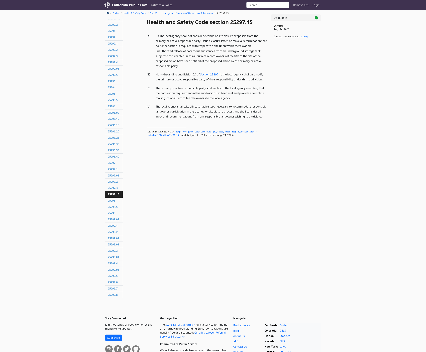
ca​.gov (303, 36)
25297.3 (113, 188)
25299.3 (113, 251)
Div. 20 (153, 13)
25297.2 (113, 181)
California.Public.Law (129, 5)
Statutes (285, 336)
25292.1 (113, 43)
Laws (283, 346)
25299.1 (113, 226)
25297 (111, 163)
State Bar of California (179, 324)
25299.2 (113, 232)
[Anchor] (180, 65)
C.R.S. (283, 330)
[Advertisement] (296, 96)
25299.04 (113, 257)
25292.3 (113, 56)
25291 (111, 31)
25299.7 (113, 288)
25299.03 (113, 244)
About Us (239, 336)
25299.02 (113, 238)
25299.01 (113, 219)
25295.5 (113, 100)
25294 (111, 87)
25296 (111, 106)
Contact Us (240, 347)
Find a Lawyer (241, 325)
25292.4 (113, 62)
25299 (111, 213)
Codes (115, 13)
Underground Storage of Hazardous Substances (187, 13)
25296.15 (113, 125)
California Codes (161, 5)
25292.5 (113, 75)
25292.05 (113, 68)
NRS (282, 341)
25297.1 (113, 169)
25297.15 (113, 194)
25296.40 (113, 156)
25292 (111, 37)
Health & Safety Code (134, 13)
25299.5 (113, 276)
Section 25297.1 (210, 74)
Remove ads (301, 5)
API (235, 341)
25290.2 (113, 25)
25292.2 (113, 50)
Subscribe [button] (113, 338)
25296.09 (113, 113)
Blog (236, 331)
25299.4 (113, 263)
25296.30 (113, 144)
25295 (111, 94)
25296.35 (113, 150)
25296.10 (113, 119)
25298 (111, 200)
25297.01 (113, 175)
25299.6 (113, 282)
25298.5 (113, 207)
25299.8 (113, 295)
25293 (111, 81)
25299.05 (113, 270)
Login (316, 5)
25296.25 (113, 138)
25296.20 (113, 131)
